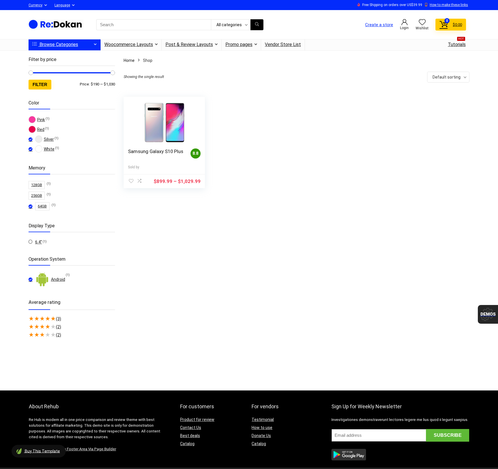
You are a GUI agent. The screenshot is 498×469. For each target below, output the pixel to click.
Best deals (190, 435)
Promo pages (238, 44)
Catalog (187, 443)
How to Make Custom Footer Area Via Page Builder (72, 449)
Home (129, 60)
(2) (58, 326)
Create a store (379, 24)
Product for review (197, 419)
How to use (262, 427)
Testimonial (263, 419)
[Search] (256, 24)
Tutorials (457, 43)
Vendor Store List (283, 44)
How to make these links (449, 5)
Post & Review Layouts (189, 44)
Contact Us (190, 427)
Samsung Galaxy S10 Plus (155, 151)
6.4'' (38, 242)
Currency (35, 5)
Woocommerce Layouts (128, 44)
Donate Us (261, 435)
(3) (58, 318)
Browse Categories (58, 44)
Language (62, 5)
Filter (40, 84)
